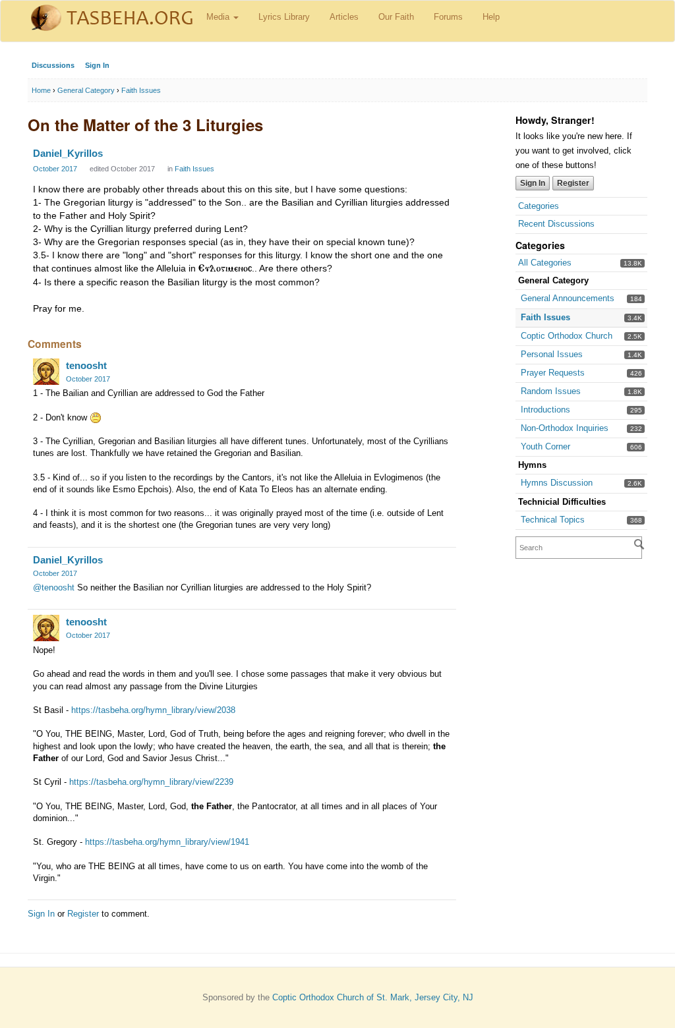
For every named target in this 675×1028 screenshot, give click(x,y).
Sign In (97, 65)
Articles (344, 17)
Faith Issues (545, 317)
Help (491, 17)
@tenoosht (53, 587)
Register (573, 183)
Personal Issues (552, 354)
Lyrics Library (284, 17)
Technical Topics (553, 520)
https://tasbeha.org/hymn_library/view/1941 (167, 842)
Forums (448, 17)
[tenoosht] (46, 371)
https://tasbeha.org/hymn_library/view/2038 (153, 710)
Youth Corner (545, 446)
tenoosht (86, 365)
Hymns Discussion (557, 483)
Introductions (545, 409)
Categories (538, 206)
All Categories (545, 263)
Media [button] (219, 17)
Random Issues (551, 391)
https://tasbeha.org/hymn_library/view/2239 (151, 782)
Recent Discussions (556, 224)
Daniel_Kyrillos (68, 153)
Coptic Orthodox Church (566, 336)
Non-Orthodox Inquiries (564, 428)
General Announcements (567, 298)
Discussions (53, 65)
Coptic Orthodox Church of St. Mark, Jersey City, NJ (372, 997)
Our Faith (396, 17)
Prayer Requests (553, 373)
